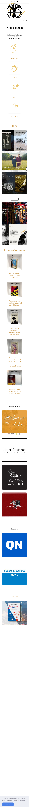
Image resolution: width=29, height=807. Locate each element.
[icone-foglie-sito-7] (14, 87)
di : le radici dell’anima (14, 276)
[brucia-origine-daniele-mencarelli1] (14, 289)
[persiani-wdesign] (14, 505)
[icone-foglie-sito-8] (14, 107)
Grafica (14, 97)
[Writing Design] (14, 11)
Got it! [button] (8, 804)
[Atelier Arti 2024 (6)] (14, 422)
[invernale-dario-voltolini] (14, 378)
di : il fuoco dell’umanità (14, 303)
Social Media (14, 117)
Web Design (14, 58)
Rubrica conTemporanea (14, 250)
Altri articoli (14, 199)
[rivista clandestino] (14, 450)
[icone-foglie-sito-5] (14, 48)
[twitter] (12, 1)
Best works (14, 597)
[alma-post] (14, 262)
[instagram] (14, 1)
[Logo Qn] (14, 545)
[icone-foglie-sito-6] (14, 68)
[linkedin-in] (17, 1)
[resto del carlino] (14, 572)
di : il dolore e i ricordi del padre (14, 391)
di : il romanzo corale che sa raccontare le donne (14, 362)
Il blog (14, 126)
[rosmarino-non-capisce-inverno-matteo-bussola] (14, 346)
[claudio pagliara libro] (14, 613)
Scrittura (14, 78)
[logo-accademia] (14, 477)
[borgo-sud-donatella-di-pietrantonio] (14, 317)
